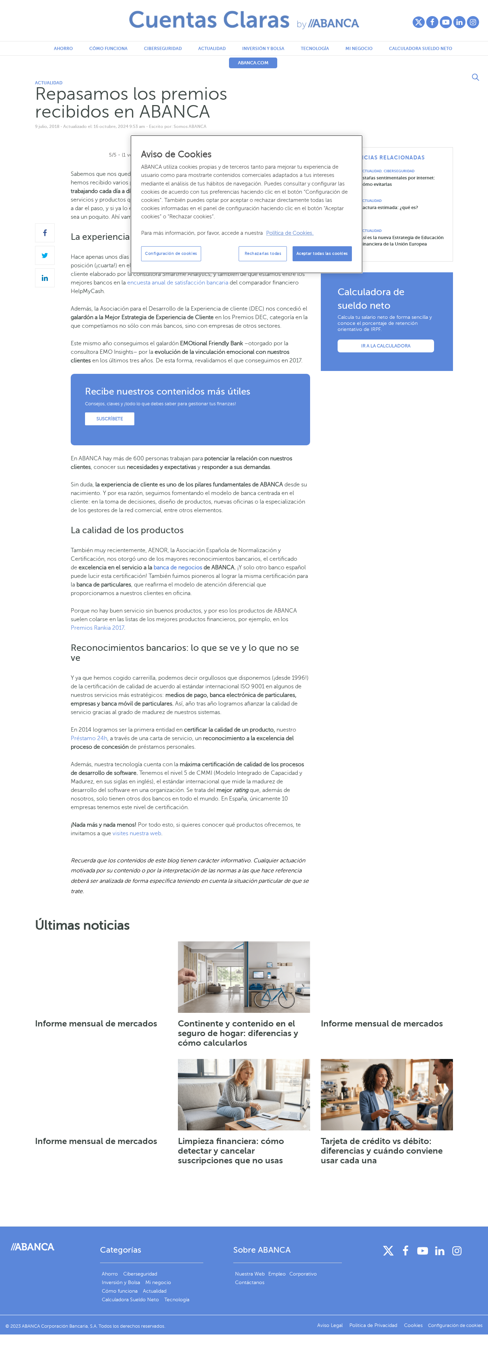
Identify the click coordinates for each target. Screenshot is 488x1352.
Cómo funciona (108, 48)
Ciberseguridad (163, 48)
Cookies (413, 1325)
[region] (246, 204)
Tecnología (315, 48)
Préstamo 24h (89, 738)
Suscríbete (109, 418)
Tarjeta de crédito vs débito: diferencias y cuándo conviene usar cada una (382, 1150)
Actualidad (212, 48)
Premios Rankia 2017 (97, 628)
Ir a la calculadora (385, 345)
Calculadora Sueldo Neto (420, 48)
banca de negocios (178, 567)
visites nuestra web (137, 833)
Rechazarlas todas (263, 253)
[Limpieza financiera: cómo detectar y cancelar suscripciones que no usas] (244, 1094)
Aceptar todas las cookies (322, 253)
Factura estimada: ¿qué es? (389, 207)
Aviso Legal (330, 1325)
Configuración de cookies (171, 253)
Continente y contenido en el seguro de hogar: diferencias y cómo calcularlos (238, 1033)
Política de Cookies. (290, 233)
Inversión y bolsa (263, 48)
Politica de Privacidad (374, 1325)
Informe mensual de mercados (96, 1024)
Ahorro (63, 48)
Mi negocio (359, 48)
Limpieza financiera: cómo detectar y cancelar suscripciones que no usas (231, 1150)
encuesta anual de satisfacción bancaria (177, 282)
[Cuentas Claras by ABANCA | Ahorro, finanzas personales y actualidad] (244, 20)
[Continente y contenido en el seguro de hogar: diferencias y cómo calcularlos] (244, 977)
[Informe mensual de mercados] (101, 977)
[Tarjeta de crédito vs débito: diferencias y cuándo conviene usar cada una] (387, 1094)
